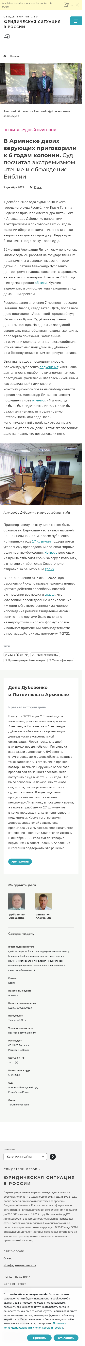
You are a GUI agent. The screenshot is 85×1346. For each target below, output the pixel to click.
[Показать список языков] (68, 5)
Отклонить (66, 1338)
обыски (41, 283)
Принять (39, 1338)
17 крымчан (41, 541)
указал (50, 594)
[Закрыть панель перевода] (77, 5)
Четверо (51, 552)
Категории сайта (19, 1156)
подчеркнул (49, 367)
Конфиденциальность (20, 1265)
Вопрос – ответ (15, 1284)
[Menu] (76, 20)
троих (49, 569)
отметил (38, 400)
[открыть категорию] (53, 1156)
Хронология (20, 861)
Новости (15, 55)
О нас (8, 1258)
